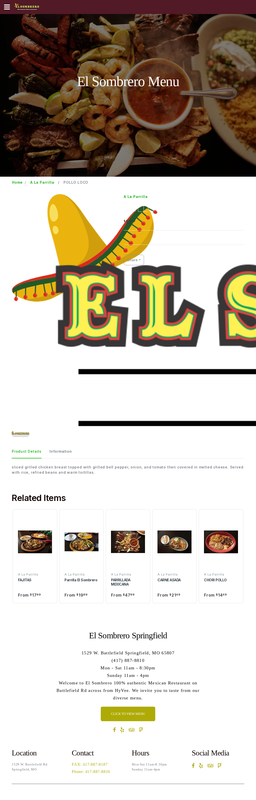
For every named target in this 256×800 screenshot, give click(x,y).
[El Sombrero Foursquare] (141, 730)
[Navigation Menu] (7, 7)
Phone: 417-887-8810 (91, 771)
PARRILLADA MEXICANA (120, 582)
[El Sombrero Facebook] (114, 730)
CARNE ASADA (169, 580)
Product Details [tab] (27, 451)
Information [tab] (61, 451)
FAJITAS (25, 580)
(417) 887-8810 (128, 660)
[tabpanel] (128, 469)
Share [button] (132, 260)
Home (17, 182)
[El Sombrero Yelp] (122, 730)
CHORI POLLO (215, 580)
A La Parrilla (42, 182)
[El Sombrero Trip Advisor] (131, 730)
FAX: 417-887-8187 (90, 764)
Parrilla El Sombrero (80, 580)
